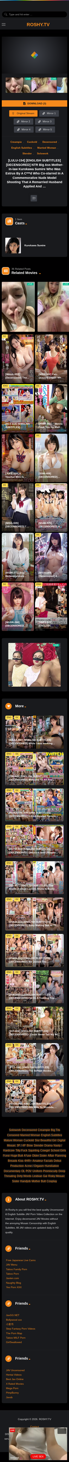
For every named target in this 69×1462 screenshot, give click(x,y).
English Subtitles (21, 147)
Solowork (42, 153)
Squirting (33, 1150)
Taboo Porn (12, 1273)
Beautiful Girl (48, 1140)
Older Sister (39, 1155)
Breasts (12, 1160)
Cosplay (52, 1181)
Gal (45, 1176)
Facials (48, 1160)
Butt (43, 1181)
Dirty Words (24, 1176)
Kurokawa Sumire (34, 245)
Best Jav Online (15, 1379)
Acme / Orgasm (34, 1165)
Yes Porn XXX (14, 1287)
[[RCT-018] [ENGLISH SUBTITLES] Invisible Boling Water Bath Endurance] (18, 408)
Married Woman (46, 147)
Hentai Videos (14, 1374)
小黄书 (9, 1324)
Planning (60, 1155)
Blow (30, 1145)
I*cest (6, 1155)
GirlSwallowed (14, 1342)
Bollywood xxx (14, 1319)
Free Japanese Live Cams (21, 1260)
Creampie (16, 141)
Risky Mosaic (56, 1176)
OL (23, 1171)
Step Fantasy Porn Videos (20, 1328)
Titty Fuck (21, 1150)
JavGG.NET (12, 1315)
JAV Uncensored (15, 1370)
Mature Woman (13, 1140)
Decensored (49, 141)
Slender (27, 153)
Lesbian (37, 1176)
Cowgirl (45, 1150)
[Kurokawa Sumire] (13, 245)
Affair (51, 1155)
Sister (15, 1181)
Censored (13, 1135)
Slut (37, 1140)
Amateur (37, 1160)
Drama (48, 1145)
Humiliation (52, 1165)
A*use (27, 1155)
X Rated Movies (15, 1383)
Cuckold (32, 141)
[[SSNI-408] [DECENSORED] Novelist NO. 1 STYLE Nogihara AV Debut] (51, 458)
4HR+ (28, 1160)
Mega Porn (12, 1388)
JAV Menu (11, 1264)
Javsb (9, 1397)
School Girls (58, 1150)
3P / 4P (21, 1145)
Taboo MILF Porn (15, 1337)
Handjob (25, 1181)
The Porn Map (14, 1333)
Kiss (21, 1160)
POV (29, 1171)
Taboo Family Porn (16, 1269)
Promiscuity (50, 1171)
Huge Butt (16, 1155)
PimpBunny (12, 1392)
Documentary (12, 1171)
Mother (35, 1181)
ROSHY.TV (38, 24)
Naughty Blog (13, 1282)
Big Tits (55, 1129)
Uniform (37, 1171)
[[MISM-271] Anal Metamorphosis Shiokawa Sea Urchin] (18, 557)
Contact (34, 1426)
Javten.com (12, 1278)
